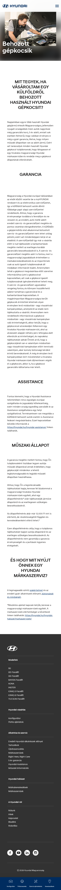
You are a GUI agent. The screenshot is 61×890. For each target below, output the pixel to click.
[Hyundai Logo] (14, 6)
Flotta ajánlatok (16, 722)
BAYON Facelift (15, 679)
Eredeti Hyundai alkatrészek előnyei (25, 741)
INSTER (12, 687)
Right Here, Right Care (19, 756)
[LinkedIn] (27, 853)
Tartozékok (13, 745)
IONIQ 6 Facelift (16, 695)
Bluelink (12, 821)
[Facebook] (10, 853)
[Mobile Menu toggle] (57, 6)
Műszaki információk (18, 768)
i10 (9, 668)
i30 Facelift (13, 676)
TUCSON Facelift (16, 698)
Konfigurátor (14, 718)
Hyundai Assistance (18, 764)
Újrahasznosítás (16, 749)
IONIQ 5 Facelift (15, 691)
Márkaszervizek (15, 752)
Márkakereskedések (18, 787)
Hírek (10, 814)
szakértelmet (36, 590)
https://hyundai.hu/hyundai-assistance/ (26, 427)
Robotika (12, 825)
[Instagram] (35, 853)
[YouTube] (18, 853)
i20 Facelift (13, 672)
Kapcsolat (13, 818)
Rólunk (11, 810)
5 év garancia (15, 760)
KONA (11, 683)
